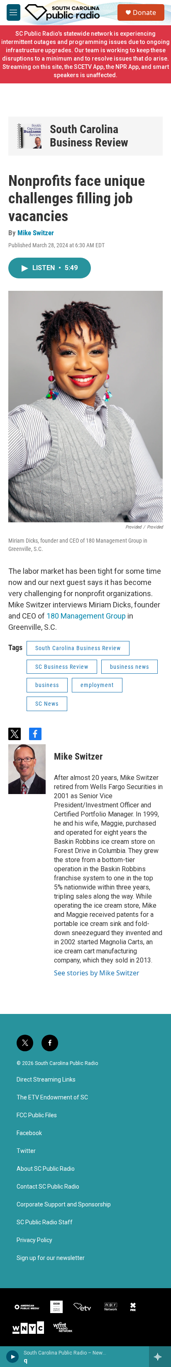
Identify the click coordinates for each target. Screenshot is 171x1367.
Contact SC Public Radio (48, 1187)
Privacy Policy (34, 1240)
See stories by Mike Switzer (96, 972)
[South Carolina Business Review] (29, 136)
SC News (47, 703)
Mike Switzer (35, 233)
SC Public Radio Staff (45, 1222)
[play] (12, 1356)
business (47, 685)
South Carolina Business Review (89, 135)
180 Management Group (86, 616)
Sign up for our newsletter (51, 1258)
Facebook (29, 1133)
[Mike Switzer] (27, 769)
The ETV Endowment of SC (52, 1097)
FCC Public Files (37, 1115)
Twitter (26, 1151)
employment (97, 685)
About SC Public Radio (46, 1169)
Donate (144, 12)
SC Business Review (61, 666)
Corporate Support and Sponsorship (64, 1204)
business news (129, 666)
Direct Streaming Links (46, 1080)
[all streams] (160, 1356)
